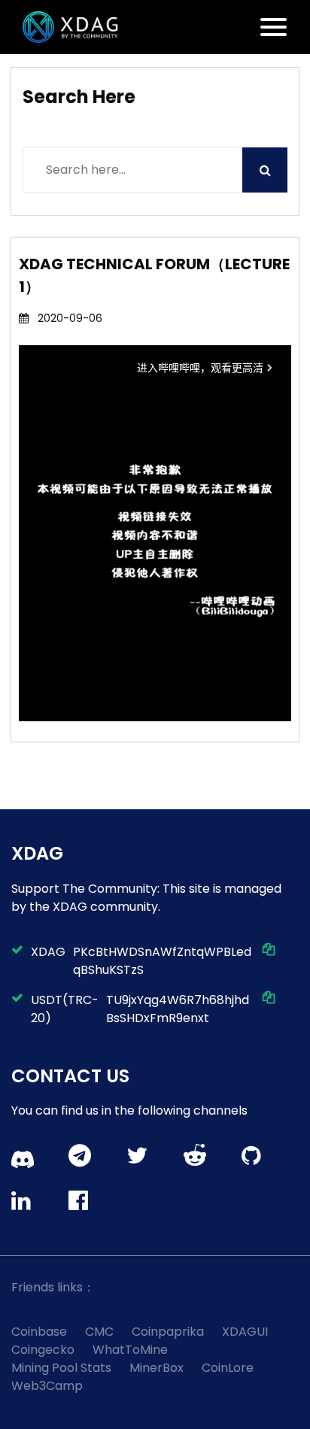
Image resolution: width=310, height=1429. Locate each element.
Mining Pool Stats (61, 1367)
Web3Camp (47, 1385)
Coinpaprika (168, 1331)
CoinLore (228, 1367)
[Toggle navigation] (273, 27)
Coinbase (39, 1331)
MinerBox (156, 1367)
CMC (99, 1331)
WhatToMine (130, 1349)
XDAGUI (245, 1331)
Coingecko (42, 1349)
